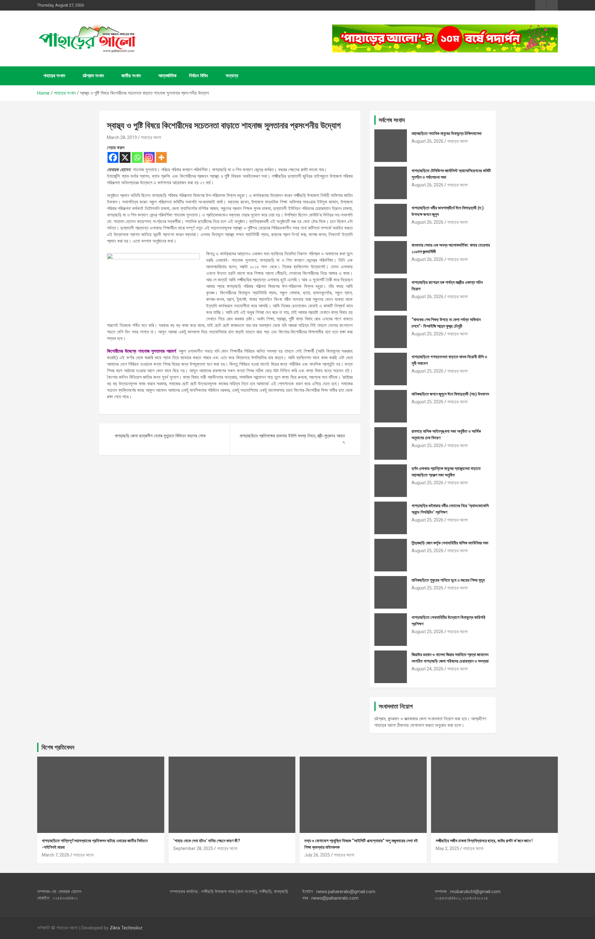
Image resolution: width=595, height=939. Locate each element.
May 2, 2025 (447, 848)
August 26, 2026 (427, 141)
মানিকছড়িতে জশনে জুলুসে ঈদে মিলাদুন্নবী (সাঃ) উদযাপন (450, 393)
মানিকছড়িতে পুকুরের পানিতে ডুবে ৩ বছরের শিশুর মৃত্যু (448, 580)
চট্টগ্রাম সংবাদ (93, 75)
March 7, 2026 (55, 854)
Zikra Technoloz (126, 928)
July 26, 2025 (317, 854)
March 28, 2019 (122, 137)
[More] (161, 157)
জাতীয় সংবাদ (131, 75)
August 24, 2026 (427, 668)
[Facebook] (113, 157)
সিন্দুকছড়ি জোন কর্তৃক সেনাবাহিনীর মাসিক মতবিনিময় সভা (450, 542)
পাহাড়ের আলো (151, 137)
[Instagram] (149, 157)
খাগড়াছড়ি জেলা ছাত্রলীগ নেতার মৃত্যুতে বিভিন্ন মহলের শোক (160, 436)
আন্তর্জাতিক (167, 75)
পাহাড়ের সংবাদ (54, 75)
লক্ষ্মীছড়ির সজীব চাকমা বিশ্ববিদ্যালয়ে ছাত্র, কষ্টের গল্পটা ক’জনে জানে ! (484, 840)
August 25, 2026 (427, 333)
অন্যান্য (232, 75)
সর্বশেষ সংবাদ (392, 120)
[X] (125, 157)
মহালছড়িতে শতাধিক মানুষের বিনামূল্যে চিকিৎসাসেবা (447, 133)
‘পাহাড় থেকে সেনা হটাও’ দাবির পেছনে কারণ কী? (206, 840)
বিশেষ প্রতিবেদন (58, 747)
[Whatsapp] (137, 157)
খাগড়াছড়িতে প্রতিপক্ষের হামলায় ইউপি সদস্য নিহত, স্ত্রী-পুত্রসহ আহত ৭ (292, 439)
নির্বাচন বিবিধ (198, 75)
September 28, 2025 (193, 848)
